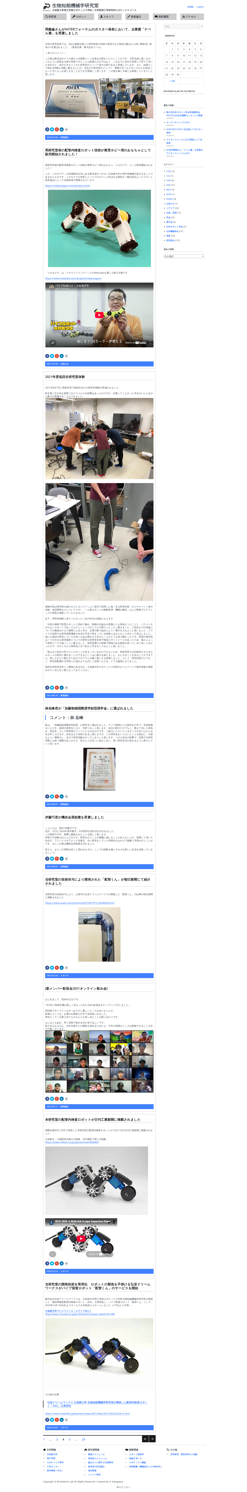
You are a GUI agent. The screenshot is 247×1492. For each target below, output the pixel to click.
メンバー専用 (94, 1474)
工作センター (53, 1466)
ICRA (168, 180)
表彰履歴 (163, 16)
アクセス (190, 16)
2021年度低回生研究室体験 (65, 376)
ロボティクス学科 (55, 1462)
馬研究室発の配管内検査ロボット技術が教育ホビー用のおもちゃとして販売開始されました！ (98, 152)
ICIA (168, 175)
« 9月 (172, 81)
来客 (168, 235)
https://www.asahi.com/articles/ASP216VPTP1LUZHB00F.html (79, 902)
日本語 (190, 6)
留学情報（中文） (55, 1470)
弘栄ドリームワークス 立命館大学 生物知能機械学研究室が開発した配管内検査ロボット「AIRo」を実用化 (97, 1404)
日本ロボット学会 (174, 226)
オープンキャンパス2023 (178, 122)
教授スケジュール (96, 1454)
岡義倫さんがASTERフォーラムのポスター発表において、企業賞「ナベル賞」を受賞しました (98, 31)
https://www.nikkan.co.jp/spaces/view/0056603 (72, 1142)
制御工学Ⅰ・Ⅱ (135, 1458)
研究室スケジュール (97, 1458)
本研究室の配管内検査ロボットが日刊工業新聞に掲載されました (93, 1119)
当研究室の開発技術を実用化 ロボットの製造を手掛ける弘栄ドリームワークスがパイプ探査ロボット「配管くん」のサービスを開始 (98, 1286)
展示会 (169, 222)
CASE (168, 171)
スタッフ (108, 16)
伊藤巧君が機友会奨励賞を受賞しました (74, 817)
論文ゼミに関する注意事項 (100, 1462)
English (200, 6)
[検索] (201, 26)
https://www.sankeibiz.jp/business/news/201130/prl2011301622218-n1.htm (87, 1413)
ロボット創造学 (136, 1454)
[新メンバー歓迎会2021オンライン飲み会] (76, 988)
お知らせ (64, 363)
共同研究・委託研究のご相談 (184, 1454)
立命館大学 (52, 1454)
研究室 (52, 16)
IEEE (168, 185)
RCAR (169, 194)
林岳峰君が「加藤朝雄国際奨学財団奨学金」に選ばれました (89, 708)
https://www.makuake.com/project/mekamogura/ (73, 278)
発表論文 (135, 16)
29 (83, 1439)
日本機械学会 (172, 231)
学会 (168, 217)
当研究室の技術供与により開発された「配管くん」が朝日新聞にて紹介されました (97, 881)
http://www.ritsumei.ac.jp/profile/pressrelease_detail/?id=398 (80, 1314)
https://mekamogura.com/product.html (67, 185)
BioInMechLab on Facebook (179, 91)
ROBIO (169, 199)
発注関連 (92, 1470)
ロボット (80, 16)
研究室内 (64, 137)
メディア (64, 975)
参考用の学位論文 (96, 1466)
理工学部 (51, 1458)
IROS (168, 189)
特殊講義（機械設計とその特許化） (146, 1466)
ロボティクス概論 (137, 1462)
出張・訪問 (171, 212)
